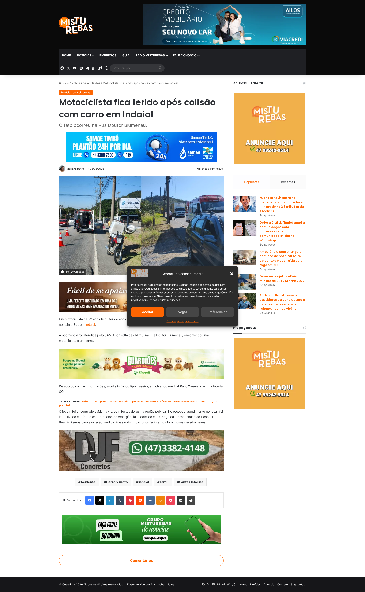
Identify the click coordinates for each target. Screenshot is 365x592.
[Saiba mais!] (141, 364)
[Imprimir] (191, 500)
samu (164, 482)
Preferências (217, 312)
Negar (182, 312)
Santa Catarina (191, 482)
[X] (99, 500)
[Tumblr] (120, 500)
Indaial (90, 325)
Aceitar (147, 312)
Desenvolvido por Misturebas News (150, 584)
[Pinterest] (130, 500)
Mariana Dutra (75, 168)
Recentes (288, 182)
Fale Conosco (184, 55)
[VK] (150, 500)
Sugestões (298, 584)
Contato (282, 584)
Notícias (84, 55)
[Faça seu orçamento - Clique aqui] (141, 450)
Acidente (87, 482)
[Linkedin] (110, 500)
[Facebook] (89, 500)
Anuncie (269, 584)
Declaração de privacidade (183, 321)
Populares (251, 182)
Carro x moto (117, 482)
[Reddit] (140, 500)
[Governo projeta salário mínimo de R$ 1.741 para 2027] (244, 282)
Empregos (107, 55)
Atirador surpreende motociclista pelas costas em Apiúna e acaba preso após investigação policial (138, 403)
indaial (143, 482)
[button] (232, 274)
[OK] (160, 500)
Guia (126, 55)
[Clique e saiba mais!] (141, 146)
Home (66, 55)
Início (65, 83)
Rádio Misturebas (150, 55)
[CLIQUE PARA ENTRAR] (141, 529)
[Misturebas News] (76, 25)
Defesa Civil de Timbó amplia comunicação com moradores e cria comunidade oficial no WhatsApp (282, 231)
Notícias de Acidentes (85, 83)
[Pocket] (170, 500)
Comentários (141, 560)
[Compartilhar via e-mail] (181, 500)
